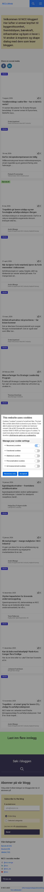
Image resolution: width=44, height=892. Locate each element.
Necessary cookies (13, 445)
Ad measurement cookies (16, 466)
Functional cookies (13, 451)
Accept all (23, 474)
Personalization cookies (15, 461)
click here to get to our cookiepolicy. (22, 435)
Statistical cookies (13, 456)
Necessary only (10, 474)
